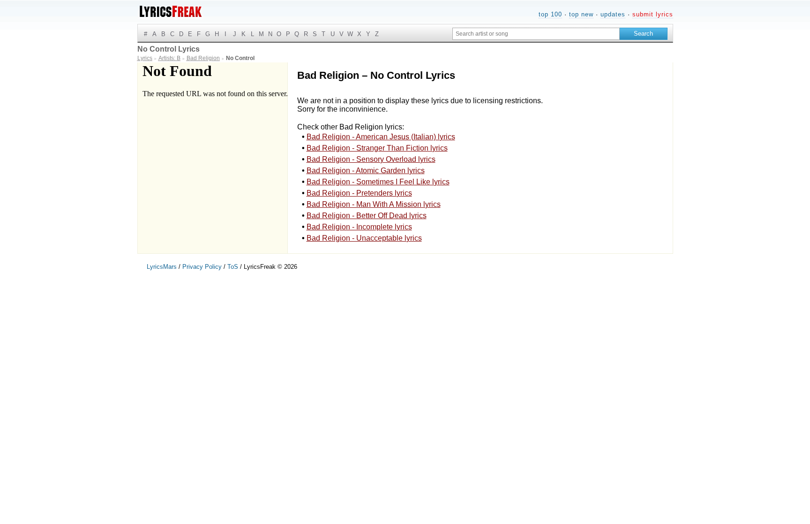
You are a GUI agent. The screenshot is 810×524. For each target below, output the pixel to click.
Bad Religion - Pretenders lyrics (359, 193)
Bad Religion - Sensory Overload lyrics (371, 159)
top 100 (550, 14)
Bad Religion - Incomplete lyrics (359, 227)
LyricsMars (162, 266)
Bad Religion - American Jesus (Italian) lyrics (381, 137)
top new (581, 14)
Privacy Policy (202, 266)
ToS (232, 266)
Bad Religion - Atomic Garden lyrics (366, 171)
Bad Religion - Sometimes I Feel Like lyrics (378, 182)
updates (612, 14)
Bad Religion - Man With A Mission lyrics (374, 204)
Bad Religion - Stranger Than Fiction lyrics (377, 148)
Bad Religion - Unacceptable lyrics (364, 238)
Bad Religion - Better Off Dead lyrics (367, 216)
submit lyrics (652, 14)
